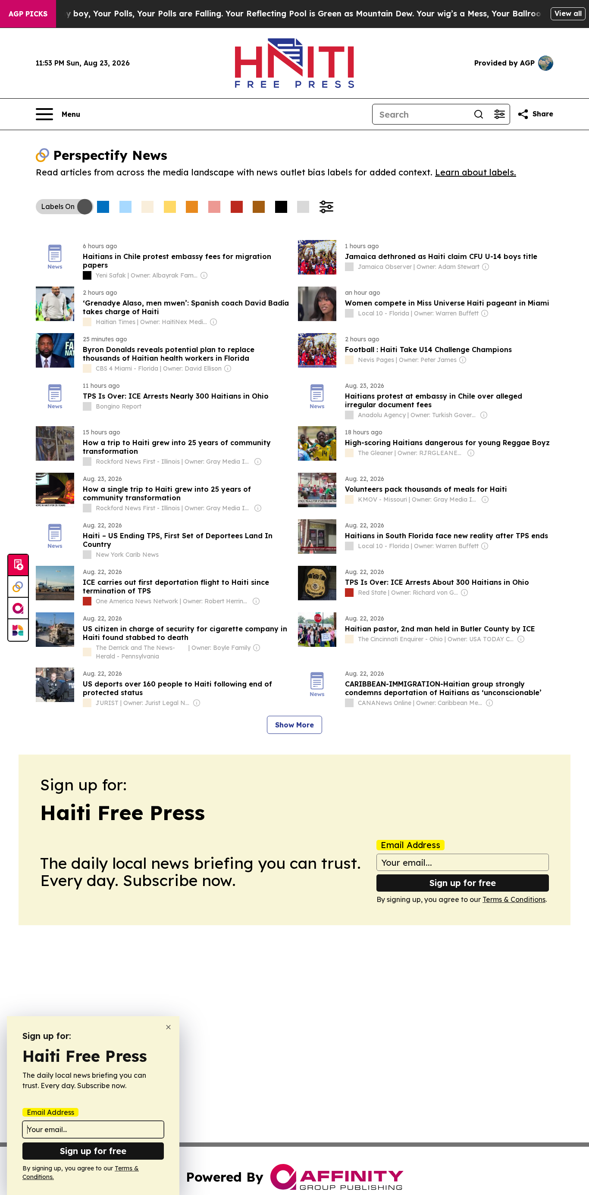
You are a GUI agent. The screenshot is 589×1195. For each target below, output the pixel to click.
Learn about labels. (475, 172)
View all (568, 13)
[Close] (168, 1027)
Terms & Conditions (513, 899)
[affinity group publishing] (18, 608)
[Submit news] (18, 565)
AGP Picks (28, 13)
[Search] (478, 114)
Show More (294, 725)
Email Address (410, 845)
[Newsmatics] (18, 630)
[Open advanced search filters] (499, 114)
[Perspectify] (18, 587)
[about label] (87, 275)
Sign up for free (462, 882)
